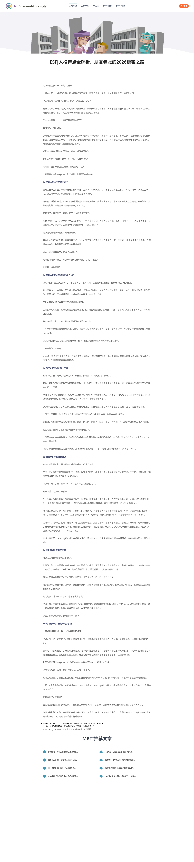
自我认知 (88, 729)
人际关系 (78, 729)
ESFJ (59, 174)
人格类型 (85, 6)
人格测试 (73, 6)
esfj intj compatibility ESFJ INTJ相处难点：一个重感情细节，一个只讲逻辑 (76, 723)
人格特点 (54, 275)
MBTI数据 (107, 6)
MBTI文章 (120, 6)
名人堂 (96, 6)
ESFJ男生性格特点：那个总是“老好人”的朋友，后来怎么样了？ (72, 726)
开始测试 (184, 6)
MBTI (51, 341)
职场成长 (68, 729)
